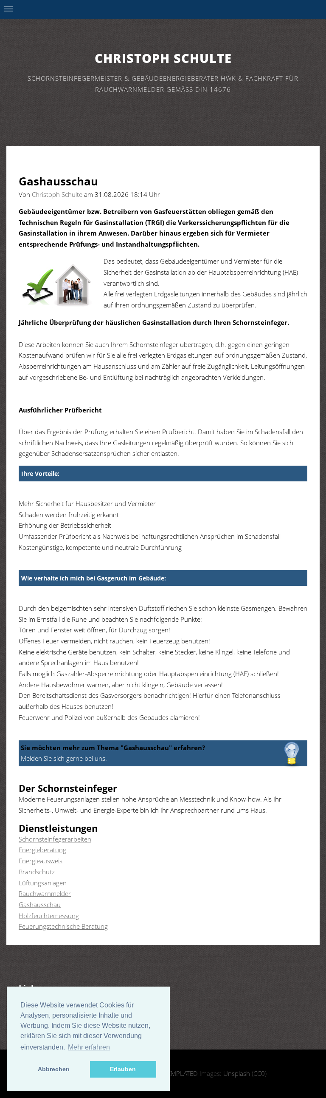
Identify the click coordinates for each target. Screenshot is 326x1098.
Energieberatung (42, 849)
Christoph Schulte (163, 58)
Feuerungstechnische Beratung (63, 926)
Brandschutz (37, 872)
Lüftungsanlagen (43, 883)
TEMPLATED (181, 1073)
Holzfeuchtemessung (49, 915)
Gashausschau (40, 904)
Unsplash (236, 1073)
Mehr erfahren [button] (89, 1047)
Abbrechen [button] (54, 1069)
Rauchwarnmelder (45, 893)
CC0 (259, 1073)
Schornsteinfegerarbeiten (55, 839)
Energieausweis (40, 860)
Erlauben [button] (123, 1069)
